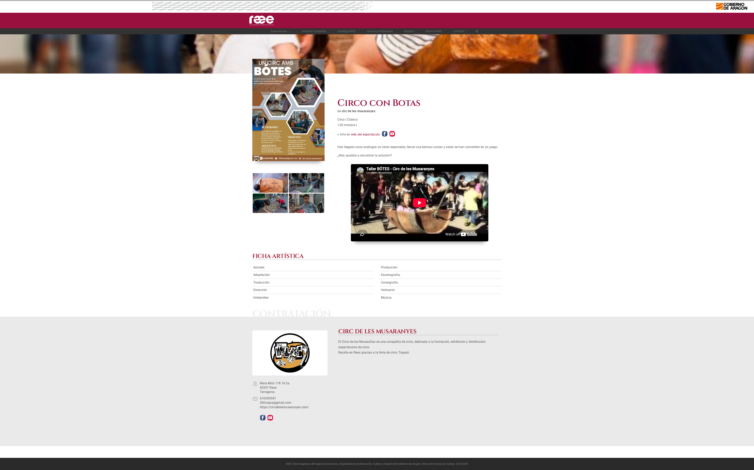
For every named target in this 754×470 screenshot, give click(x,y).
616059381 (268, 398)
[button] (477, 31)
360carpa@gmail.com (275, 403)
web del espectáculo (365, 134)
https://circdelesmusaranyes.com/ (284, 407)
